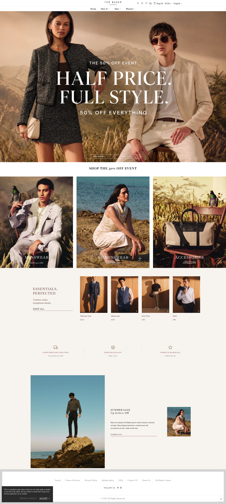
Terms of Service (72, 480)
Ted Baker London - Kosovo (113, 3)
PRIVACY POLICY (28, 498)
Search (58, 480)
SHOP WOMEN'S (99, 156)
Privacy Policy (91, 480)
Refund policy (108, 480)
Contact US (132, 480)
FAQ (121, 480)
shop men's (126, 156)
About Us (146, 480)
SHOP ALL (38, 309)
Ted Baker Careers (163, 480)
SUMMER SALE (116, 434)
